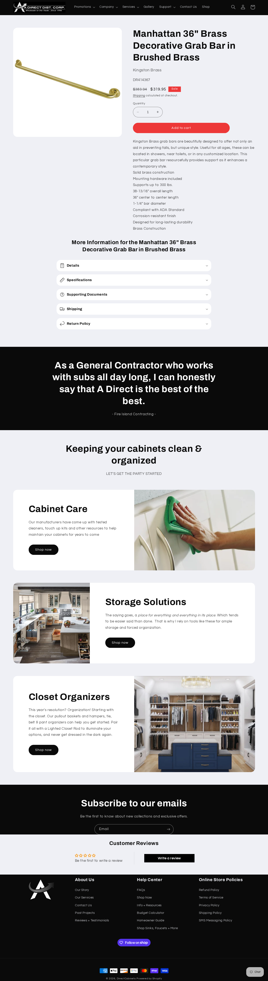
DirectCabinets (126, 978)
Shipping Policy (210, 912)
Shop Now (144, 897)
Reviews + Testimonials (92, 920)
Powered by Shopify (149, 978)
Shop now (43, 549)
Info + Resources (149, 905)
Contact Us (83, 905)
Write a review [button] (169, 858)
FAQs (141, 890)
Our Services (84, 897)
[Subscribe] (168, 829)
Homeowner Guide (150, 920)
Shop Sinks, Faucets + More (157, 928)
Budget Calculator (150, 912)
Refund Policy (209, 890)
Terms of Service (211, 897)
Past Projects (85, 912)
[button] (84, 7)
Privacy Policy (209, 905)
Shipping (139, 95)
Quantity (139, 103)
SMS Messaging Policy (215, 920)
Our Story (82, 890)
